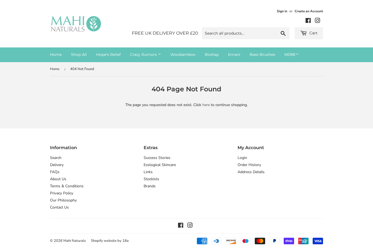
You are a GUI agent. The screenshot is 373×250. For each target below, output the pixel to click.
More (290, 54)
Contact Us (59, 207)
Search (55, 157)
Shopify (97, 240)
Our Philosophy (63, 200)
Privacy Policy (61, 193)
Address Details (251, 171)
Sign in (282, 11)
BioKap (212, 54)
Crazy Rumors (144, 54)
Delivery (57, 164)
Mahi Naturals (74, 240)
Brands (150, 186)
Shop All (79, 54)
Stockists (151, 179)
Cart (313, 33)
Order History (249, 164)
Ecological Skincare (160, 164)
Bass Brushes (262, 54)
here (206, 104)
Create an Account (309, 11)
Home (56, 54)
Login (242, 157)
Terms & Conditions (67, 186)
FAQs (55, 171)
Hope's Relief (108, 54)
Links (148, 171)
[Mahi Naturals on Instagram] (317, 21)
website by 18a (116, 240)
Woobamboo (183, 54)
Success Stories (157, 157)
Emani (234, 54)
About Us (58, 179)
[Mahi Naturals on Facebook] (308, 21)
